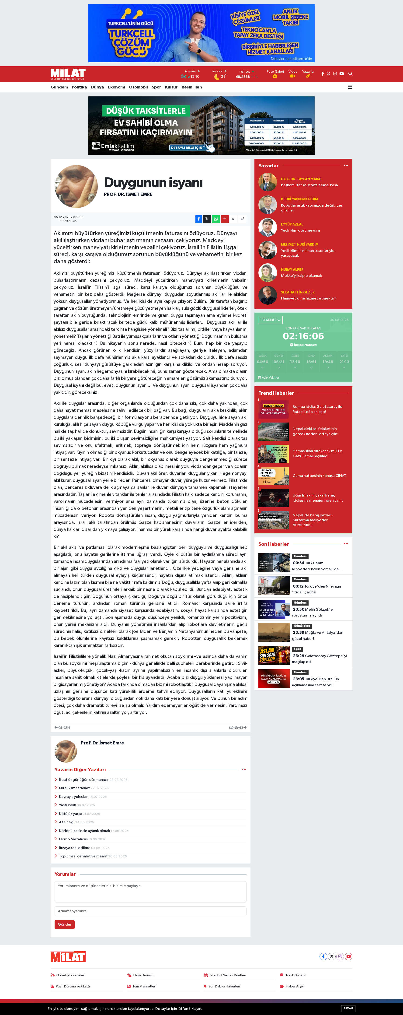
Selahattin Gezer (298, 292)
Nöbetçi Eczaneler (70, 975)
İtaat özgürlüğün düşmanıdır (84, 780)
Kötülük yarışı (71, 814)
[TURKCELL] (201, 33)
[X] (332, 956)
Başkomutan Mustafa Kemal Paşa (309, 185)
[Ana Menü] (350, 87)
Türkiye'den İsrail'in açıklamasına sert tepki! (315, 682)
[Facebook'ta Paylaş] (198, 219)
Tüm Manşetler (143, 986)
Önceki (64, 728)
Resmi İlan (192, 87)
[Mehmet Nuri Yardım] (267, 250)
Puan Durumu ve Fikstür (73, 986)
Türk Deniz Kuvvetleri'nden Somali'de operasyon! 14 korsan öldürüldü (319, 566)
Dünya (97, 87)
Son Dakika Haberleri (224, 986)
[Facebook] (323, 956)
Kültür (171, 87)
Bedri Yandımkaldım (299, 199)
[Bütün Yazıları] (244, 770)
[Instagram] (340, 956)
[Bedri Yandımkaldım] (267, 205)
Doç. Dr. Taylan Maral (301, 179)
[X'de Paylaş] (207, 219)
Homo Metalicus (73, 839)
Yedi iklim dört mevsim (300, 231)
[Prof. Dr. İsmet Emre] (76, 186)
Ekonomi (116, 87)
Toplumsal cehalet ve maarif (83, 856)
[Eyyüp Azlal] (267, 227)
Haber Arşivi (295, 986)
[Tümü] (346, 166)
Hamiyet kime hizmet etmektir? (308, 298)
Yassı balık (68, 805)
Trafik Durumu (295, 975)
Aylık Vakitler (270, 377)
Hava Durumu (143, 975)
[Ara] (350, 74)
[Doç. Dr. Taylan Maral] (267, 182)
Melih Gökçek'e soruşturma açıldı (312, 612)
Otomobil (138, 87)
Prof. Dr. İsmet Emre (128, 194)
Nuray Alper (292, 269)
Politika (79, 87)
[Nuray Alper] (267, 273)
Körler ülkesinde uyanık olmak (85, 831)
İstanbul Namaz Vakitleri (228, 975)
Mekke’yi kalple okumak (301, 276)
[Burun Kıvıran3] (201, 125)
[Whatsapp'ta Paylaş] (216, 219)
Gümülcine (302, 625)
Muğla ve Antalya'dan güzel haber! (317, 636)
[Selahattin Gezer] (267, 295)
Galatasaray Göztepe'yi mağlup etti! (319, 659)
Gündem (59, 87)
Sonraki (236, 728)
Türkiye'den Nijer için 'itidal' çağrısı (316, 589)
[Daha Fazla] (225, 219)
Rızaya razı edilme (75, 848)
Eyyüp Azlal (292, 224)
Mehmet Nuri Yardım (300, 244)
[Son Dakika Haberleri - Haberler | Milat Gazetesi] (68, 74)
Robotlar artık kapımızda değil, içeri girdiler (312, 208)
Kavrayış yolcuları (74, 797)
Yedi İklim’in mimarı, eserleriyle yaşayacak (307, 253)
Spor (156, 87)
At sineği (67, 822)
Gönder (65, 925)
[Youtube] (348, 956)
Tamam (348, 1008)
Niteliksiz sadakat (74, 788)
